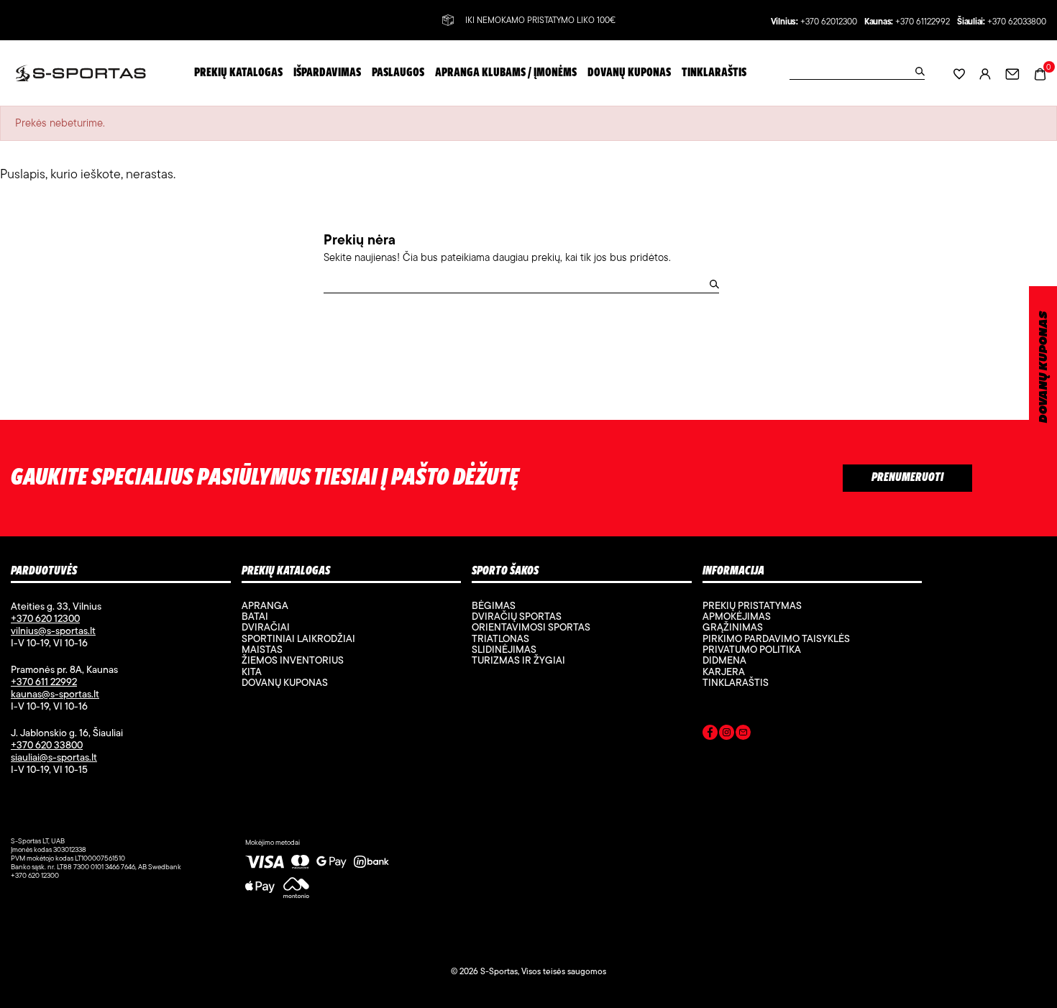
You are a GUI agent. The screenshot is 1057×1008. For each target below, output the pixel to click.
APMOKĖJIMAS (737, 616)
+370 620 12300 (45, 618)
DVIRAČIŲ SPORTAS (517, 616)
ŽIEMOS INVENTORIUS (293, 660)
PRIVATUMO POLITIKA (752, 649)
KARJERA (724, 671)
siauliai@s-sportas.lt (54, 757)
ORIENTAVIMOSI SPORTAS (531, 626)
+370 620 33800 (47, 744)
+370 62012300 (828, 22)
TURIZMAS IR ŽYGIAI (518, 660)
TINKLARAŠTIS (736, 682)
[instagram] (726, 735)
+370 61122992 (922, 22)
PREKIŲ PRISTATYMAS (752, 605)
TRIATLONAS (500, 638)
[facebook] (710, 735)
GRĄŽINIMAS (733, 626)
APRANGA (265, 605)
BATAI (255, 616)
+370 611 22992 (44, 681)
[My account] (985, 73)
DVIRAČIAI (266, 626)
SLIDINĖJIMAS (504, 649)
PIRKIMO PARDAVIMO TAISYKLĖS (776, 638)
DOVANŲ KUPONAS (1044, 367)
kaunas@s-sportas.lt (55, 693)
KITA (252, 671)
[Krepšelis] (1040, 72)
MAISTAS (262, 649)
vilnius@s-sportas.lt (53, 630)
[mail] (743, 735)
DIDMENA (724, 660)
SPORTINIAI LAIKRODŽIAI (298, 638)
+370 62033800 (1016, 22)
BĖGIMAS (494, 605)
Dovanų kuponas (285, 682)
